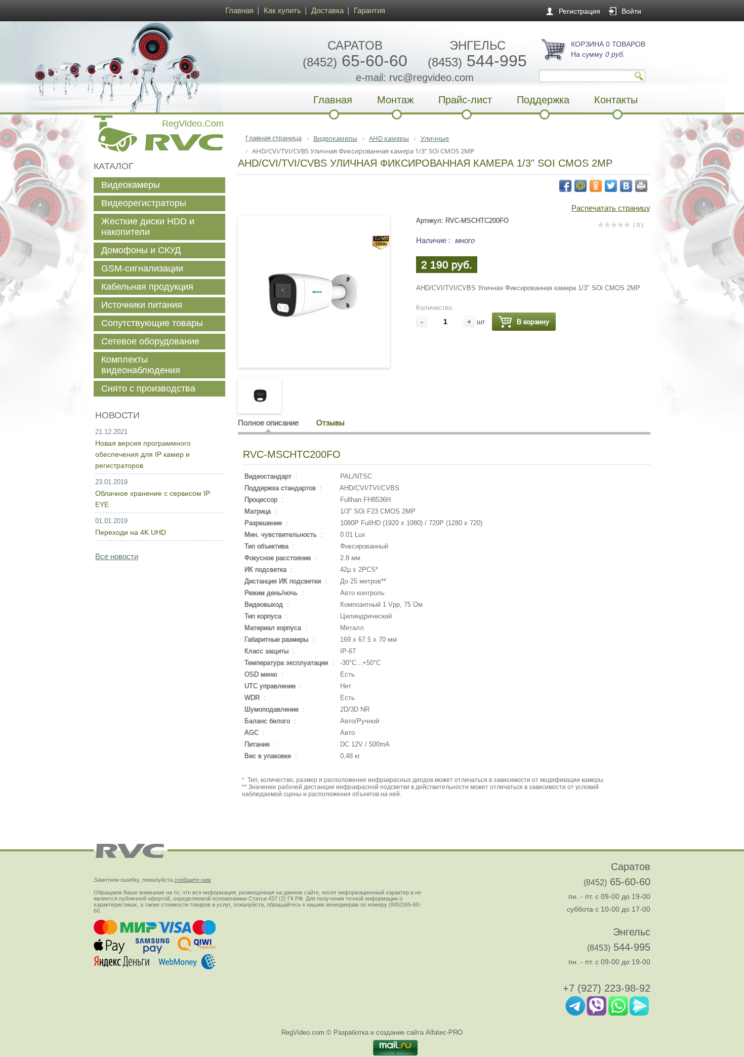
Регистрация (579, 11)
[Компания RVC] (157, 66)
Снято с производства (148, 388)
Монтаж (395, 99)
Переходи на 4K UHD (130, 532)
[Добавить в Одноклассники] (596, 186)
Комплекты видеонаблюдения (140, 365)
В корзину (533, 322)
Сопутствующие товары (152, 323)
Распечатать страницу (610, 208)
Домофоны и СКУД (141, 250)
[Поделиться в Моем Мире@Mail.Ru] (580, 186)
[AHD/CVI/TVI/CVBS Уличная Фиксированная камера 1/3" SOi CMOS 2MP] (314, 346)
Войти (631, 11)
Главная (239, 10)
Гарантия (369, 10)
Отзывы (330, 422)
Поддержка (543, 99)
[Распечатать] (641, 186)
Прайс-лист (465, 99)
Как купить (282, 10)
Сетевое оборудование (150, 341)
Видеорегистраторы (143, 203)
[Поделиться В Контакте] (626, 186)
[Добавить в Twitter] (611, 186)
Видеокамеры (130, 185)
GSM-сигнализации (142, 268)
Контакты (616, 99)
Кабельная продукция (147, 287)
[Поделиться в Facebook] (565, 186)
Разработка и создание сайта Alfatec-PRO (398, 1032)
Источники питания (141, 305)
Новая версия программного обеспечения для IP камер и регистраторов (143, 454)
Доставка (327, 10)
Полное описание (268, 422)
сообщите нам (192, 880)
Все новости (116, 556)
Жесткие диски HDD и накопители (147, 226)
